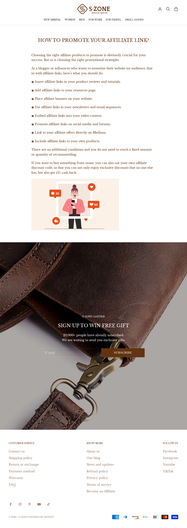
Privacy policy (97, 478)
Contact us (17, 451)
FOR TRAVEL (113, 19)
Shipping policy (20, 458)
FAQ (12, 484)
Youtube (169, 464)
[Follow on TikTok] (48, 504)
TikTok (168, 471)
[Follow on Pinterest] (29, 504)
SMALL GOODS (134, 19)
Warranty (16, 478)
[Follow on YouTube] (39, 504)
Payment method (22, 471)
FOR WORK (95, 19)
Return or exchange (24, 464)
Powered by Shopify (41, 517)
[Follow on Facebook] (10, 504)
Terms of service (99, 484)
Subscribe (123, 352)
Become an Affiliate (101, 491)
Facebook (170, 451)
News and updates (100, 464)
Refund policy (97, 471)
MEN (82, 19)
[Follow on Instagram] (20, 504)
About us (93, 451)
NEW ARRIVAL (52, 19)
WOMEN (70, 19)
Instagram (170, 458)
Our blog (93, 458)
